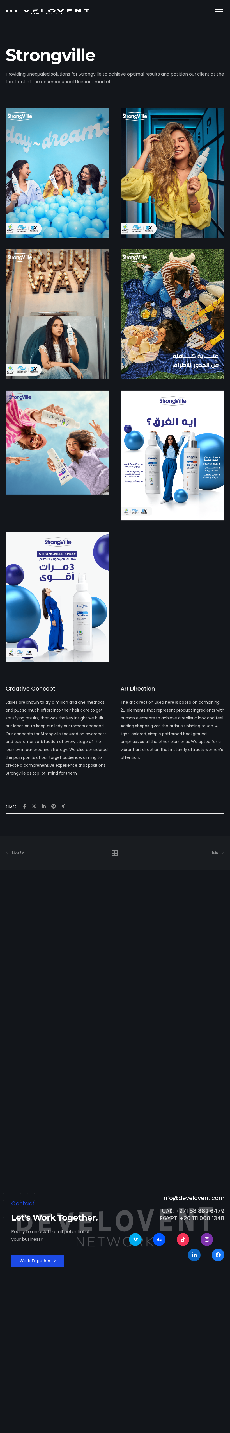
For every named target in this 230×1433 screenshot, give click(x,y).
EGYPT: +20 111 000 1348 (192, 1218)
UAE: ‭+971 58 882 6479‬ (193, 1211)
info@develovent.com (193, 1198)
